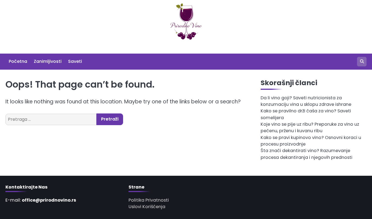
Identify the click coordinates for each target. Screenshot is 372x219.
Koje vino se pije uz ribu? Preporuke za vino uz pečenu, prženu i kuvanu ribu (310, 127)
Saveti (75, 61)
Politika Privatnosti (149, 200)
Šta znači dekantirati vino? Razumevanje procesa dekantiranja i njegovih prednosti (306, 153)
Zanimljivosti (48, 61)
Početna (18, 61)
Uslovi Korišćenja (147, 206)
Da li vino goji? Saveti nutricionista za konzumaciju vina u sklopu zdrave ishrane (306, 101)
